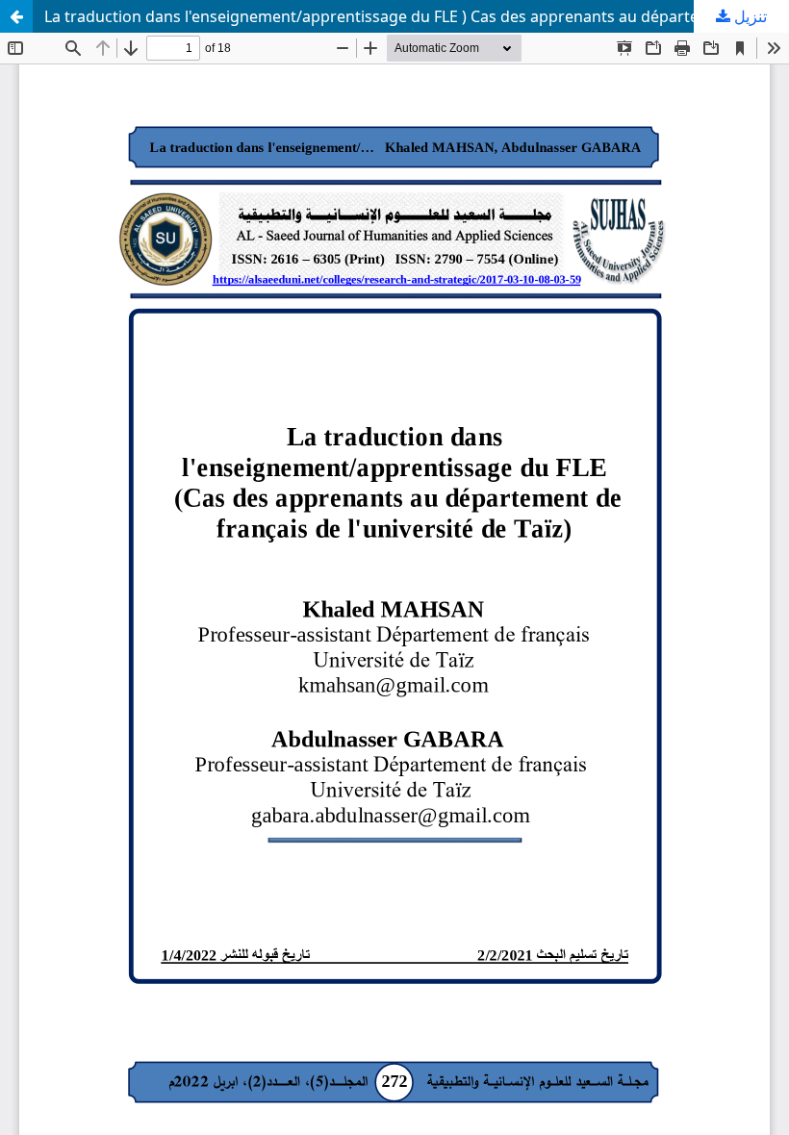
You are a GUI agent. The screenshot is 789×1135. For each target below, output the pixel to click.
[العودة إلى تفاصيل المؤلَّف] (16, 16)
